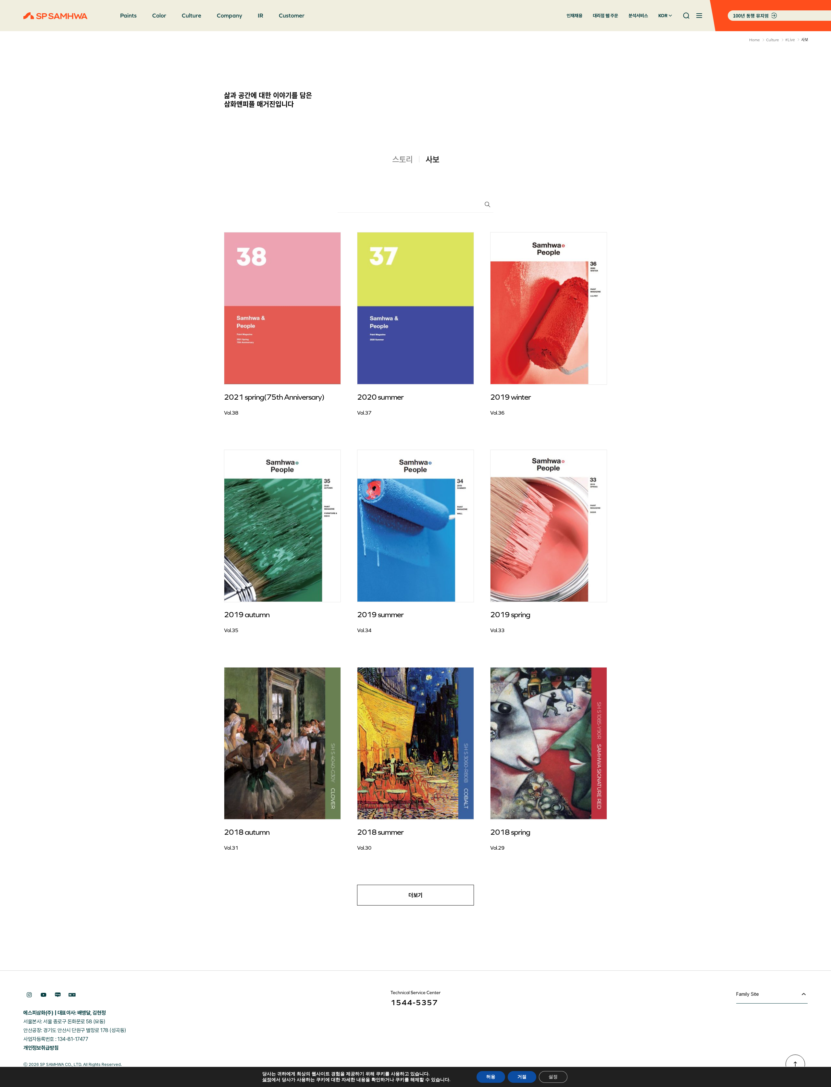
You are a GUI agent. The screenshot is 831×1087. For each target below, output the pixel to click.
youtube (43, 995)
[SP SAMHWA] (55, 15)
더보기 (415, 895)
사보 (432, 159)
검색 (487, 204)
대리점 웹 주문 (605, 15)
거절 (522, 1077)
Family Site (747, 994)
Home (754, 40)
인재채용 (574, 15)
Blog (58, 995)
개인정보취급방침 (40, 1048)
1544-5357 (414, 1002)
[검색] (686, 15)
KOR (662, 15)
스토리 (402, 159)
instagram (29, 995)
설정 (266, 1080)
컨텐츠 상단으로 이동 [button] (795, 1064)
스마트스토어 (72, 995)
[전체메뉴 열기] (699, 15)
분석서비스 (638, 15)
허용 (490, 1077)
